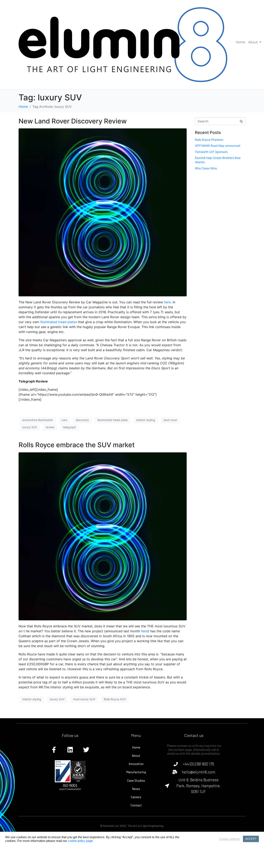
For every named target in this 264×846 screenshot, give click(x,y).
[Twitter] (86, 750)
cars (64, 420)
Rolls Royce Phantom (209, 139)
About (253, 42)
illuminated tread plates (58, 322)
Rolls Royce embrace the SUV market (77, 445)
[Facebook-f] (54, 750)
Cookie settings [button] (229, 839)
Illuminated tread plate (112, 420)
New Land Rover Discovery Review (73, 121)
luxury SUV (29, 427)
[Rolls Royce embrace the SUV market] (103, 536)
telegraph (69, 427)
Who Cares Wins (206, 168)
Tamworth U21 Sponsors (211, 152)
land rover (170, 420)
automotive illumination (37, 420)
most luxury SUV (84, 699)
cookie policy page (80, 840)
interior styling (145, 420)
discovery (82, 420)
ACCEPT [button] (250, 838)
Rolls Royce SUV (115, 699)
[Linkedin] (70, 750)
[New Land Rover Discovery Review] (103, 212)
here (167, 302)
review (50, 427)
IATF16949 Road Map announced (217, 145)
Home (240, 42)
